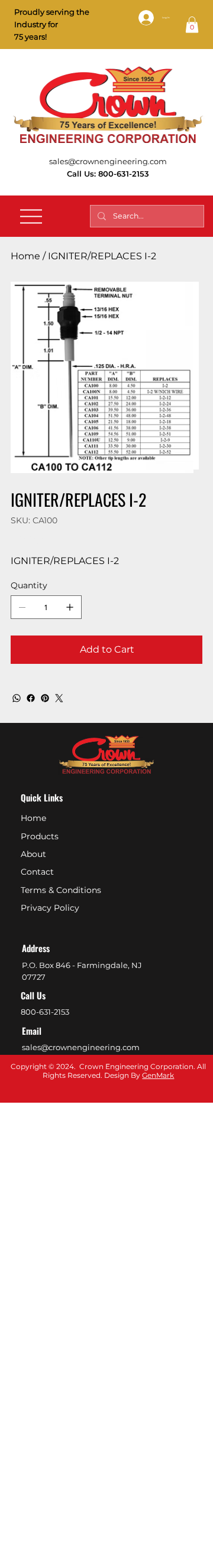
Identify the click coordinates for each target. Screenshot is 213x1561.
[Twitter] (59, 698)
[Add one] (70, 607)
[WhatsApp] (16, 698)
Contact (37, 871)
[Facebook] (31, 698)
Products (40, 836)
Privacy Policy (50, 907)
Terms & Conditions (61, 890)
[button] (192, 24)
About (33, 854)
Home (33, 818)
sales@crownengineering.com (108, 161)
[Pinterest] (45, 698)
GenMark (158, 1075)
